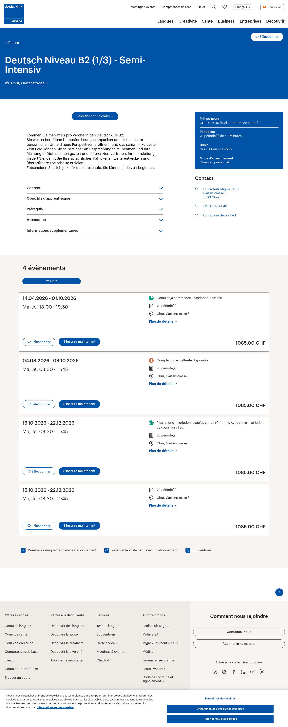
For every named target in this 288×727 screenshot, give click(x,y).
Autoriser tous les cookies (220, 718)
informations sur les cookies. (55, 707)
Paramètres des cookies (220, 698)
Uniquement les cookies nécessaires (220, 708)
